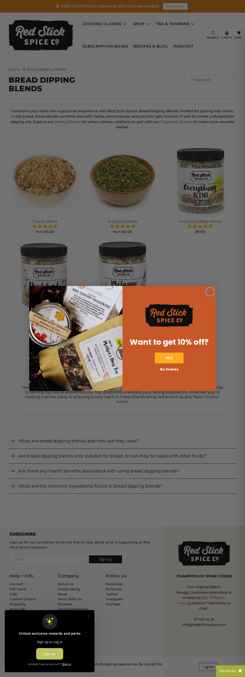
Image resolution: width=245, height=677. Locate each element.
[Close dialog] (210, 292)
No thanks (169, 369)
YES (169, 358)
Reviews (227, 671)
